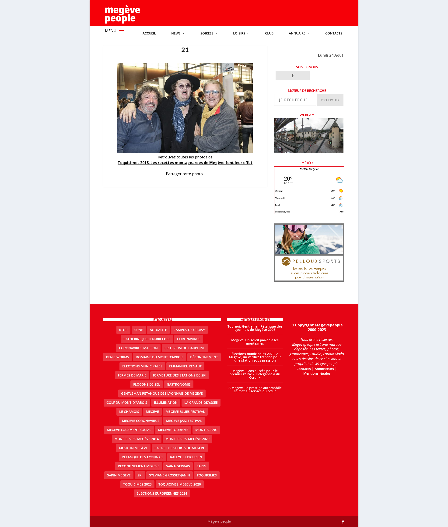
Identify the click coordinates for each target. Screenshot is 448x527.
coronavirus (188, 339)
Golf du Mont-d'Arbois (126, 402)
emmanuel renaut (185, 366)
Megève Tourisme (173, 430)
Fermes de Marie (132, 375)
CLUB (269, 33)
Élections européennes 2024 (162, 493)
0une (138, 330)
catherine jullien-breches (146, 339)
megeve (152, 411)
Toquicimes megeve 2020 (179, 484)
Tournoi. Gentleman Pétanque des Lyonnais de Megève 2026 (255, 328)
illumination (166, 402)
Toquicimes (207, 475)
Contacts (333, 33)
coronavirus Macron (138, 348)
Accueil (149, 33)
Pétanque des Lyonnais (142, 457)
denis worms (117, 357)
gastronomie (179, 384)
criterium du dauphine (184, 348)
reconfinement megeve (138, 466)
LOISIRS (239, 33)
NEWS (176, 33)
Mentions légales (316, 373)
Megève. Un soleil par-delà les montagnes (255, 342)
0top (123, 330)
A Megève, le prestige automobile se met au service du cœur (255, 389)
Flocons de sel (146, 384)
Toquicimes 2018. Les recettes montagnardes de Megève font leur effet (185, 162)
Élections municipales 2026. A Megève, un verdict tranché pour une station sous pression (255, 357)
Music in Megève (133, 448)
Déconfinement (204, 357)
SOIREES (207, 33)
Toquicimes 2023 (137, 484)
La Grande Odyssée (201, 402)
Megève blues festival (185, 411)
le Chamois (129, 411)
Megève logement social (129, 430)
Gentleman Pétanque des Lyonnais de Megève (162, 393)
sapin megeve (119, 475)
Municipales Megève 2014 (137, 439)
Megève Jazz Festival (184, 420)
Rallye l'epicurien (186, 457)
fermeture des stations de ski (179, 375)
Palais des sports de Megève (179, 448)
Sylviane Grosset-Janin (169, 475)
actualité (158, 330)
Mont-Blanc (206, 430)
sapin (201, 466)
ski (139, 475)
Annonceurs (324, 368)
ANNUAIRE (297, 33)
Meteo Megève (309, 169)
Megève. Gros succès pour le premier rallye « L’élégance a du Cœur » (255, 374)
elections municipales (142, 366)
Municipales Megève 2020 (187, 439)
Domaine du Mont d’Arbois (159, 357)
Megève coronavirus (140, 420)
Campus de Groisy (189, 330)
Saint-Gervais (178, 466)
